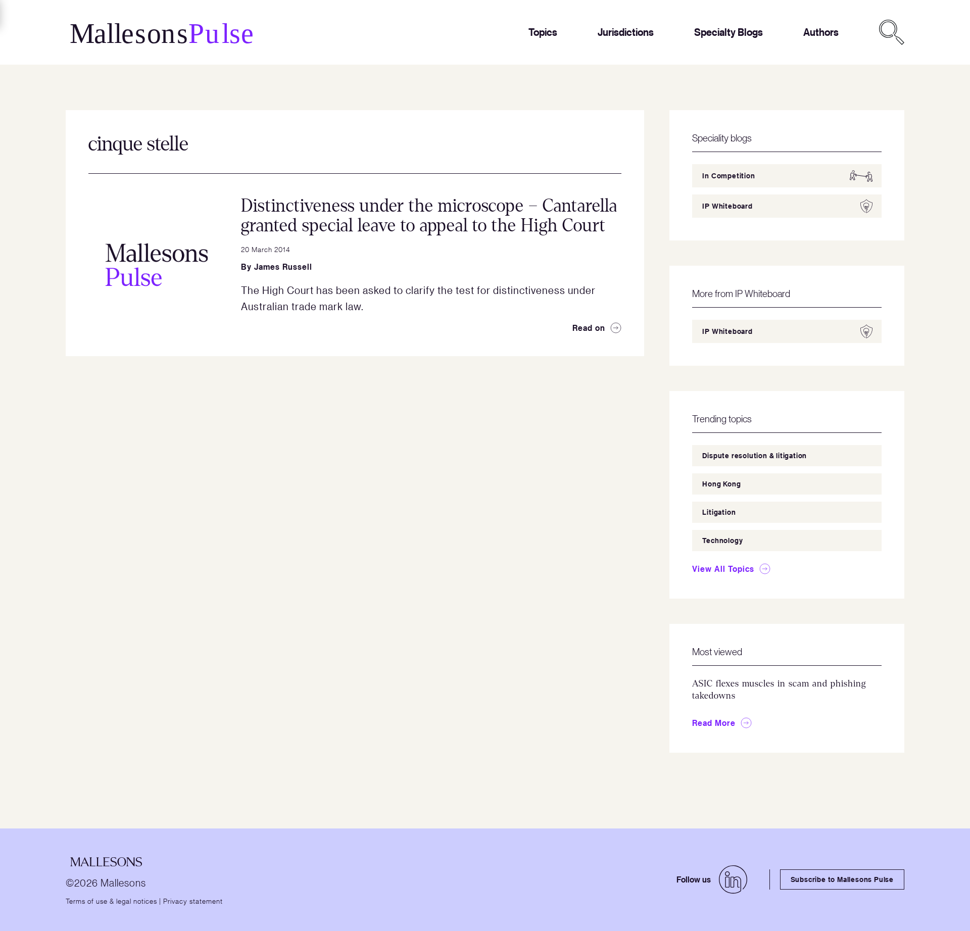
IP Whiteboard (727, 206)
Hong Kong (721, 483)
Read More (714, 722)
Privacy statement (193, 900)
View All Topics (723, 568)
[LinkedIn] (733, 879)
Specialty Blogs (728, 32)
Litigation (719, 512)
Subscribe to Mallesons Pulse (842, 879)
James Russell (283, 266)
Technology (722, 540)
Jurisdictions (626, 32)
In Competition (728, 175)
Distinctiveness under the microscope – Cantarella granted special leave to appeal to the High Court (429, 216)
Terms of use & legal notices (111, 900)
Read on (588, 327)
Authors (821, 32)
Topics (542, 32)
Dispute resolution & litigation (754, 455)
